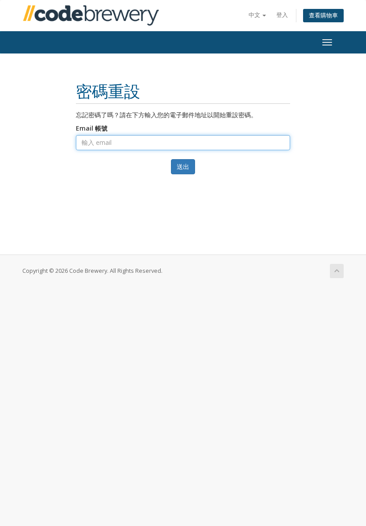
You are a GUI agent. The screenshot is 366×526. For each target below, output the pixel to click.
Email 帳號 (92, 128)
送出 (183, 166)
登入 (282, 15)
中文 (255, 15)
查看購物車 (323, 15)
